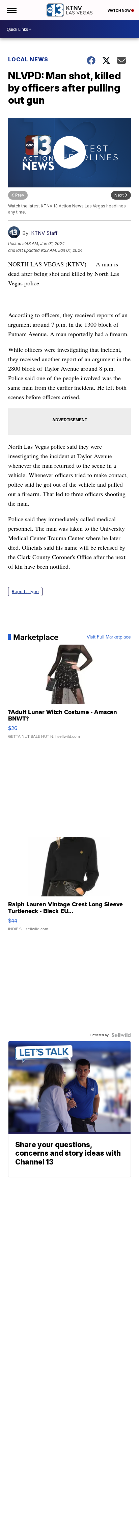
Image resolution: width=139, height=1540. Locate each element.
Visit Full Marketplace (109, 637)
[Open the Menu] (11, 10)
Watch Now (119, 10)
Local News (28, 59)
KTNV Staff (44, 233)
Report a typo (25, 591)
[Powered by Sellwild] (121, 1035)
